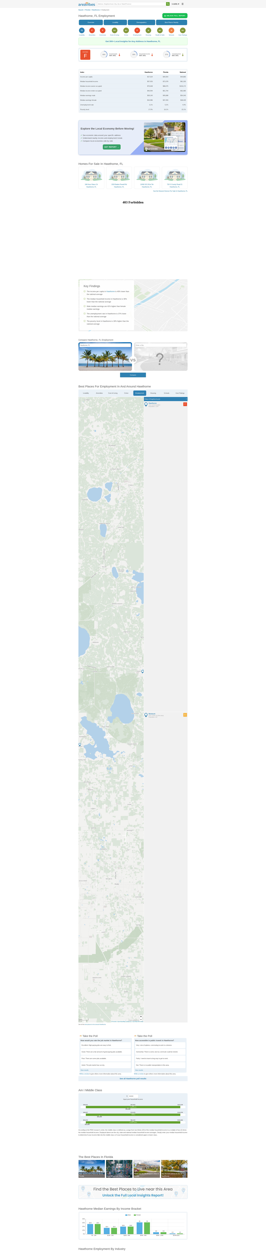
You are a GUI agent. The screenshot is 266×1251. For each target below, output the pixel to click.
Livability (175, 4)
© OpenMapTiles (136, 1021)
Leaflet (141, 1021)
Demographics (142, 22)
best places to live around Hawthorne (95, 1024)
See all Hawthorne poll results (133, 1079)
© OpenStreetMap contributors (124, 1021)
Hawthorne (96, 10)
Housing (153, 393)
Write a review (84, 1074)
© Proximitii (113, 1021)
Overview (91, 22)
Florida (87, 10)
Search (80, 10)
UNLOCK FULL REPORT (176, 16)
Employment (139, 393)
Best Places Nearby (171, 22)
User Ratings (180, 393)
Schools (166, 393)
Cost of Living (112, 393)
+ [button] (141, 1016)
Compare (133, 375)
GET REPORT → (111, 147)
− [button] (141, 1019)
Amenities (99, 393)
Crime (126, 393)
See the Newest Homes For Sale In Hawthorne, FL (170, 191)
